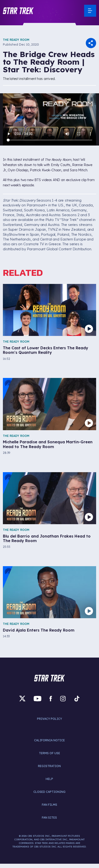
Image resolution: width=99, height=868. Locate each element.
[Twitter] (22, 699)
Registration (49, 766)
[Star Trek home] (49, 678)
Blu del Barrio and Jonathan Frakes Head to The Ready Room (47, 538)
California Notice (49, 740)
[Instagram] (63, 699)
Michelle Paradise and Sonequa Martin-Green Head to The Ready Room (48, 444)
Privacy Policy (49, 719)
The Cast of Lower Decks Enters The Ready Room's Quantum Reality (45, 350)
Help (49, 779)
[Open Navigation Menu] (90, 11)
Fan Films (49, 804)
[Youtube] (37, 699)
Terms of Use (49, 753)
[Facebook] (50, 699)
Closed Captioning (49, 792)
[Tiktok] (77, 699)
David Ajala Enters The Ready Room (38, 630)
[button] (18, 11)
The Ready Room (16, 40)
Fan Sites (49, 817)
